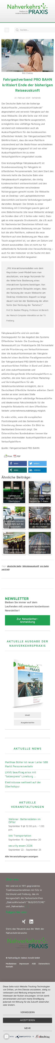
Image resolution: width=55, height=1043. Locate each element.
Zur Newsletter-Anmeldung (27, 620)
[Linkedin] (31, 921)
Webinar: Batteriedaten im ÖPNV (24, 821)
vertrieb (5, 569)
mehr (27, 1028)
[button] (6, 30)
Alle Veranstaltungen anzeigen (21, 856)
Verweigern (27, 1012)
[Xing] (24, 921)
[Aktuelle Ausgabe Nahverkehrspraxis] (27, 683)
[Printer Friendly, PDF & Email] (12, 456)
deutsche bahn (14, 566)
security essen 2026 (20, 845)
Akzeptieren (27, 1020)
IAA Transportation (20, 835)
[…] (27, 906)
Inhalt (27, 715)
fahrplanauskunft (30, 566)
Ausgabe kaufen (27, 722)
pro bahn (44, 566)
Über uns (12, 879)
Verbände (36, 97)
